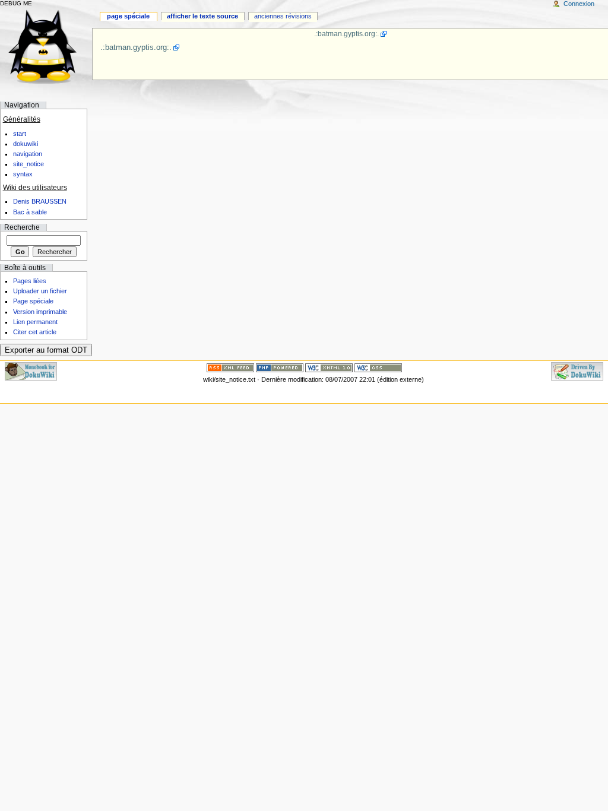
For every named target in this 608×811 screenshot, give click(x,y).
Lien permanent (35, 321)
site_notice (28, 163)
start (19, 133)
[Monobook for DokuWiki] (31, 371)
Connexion (578, 3)
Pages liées (29, 280)
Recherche (22, 227)
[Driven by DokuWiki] (577, 371)
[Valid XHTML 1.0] (329, 367)
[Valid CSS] (378, 367)
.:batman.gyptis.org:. (346, 34)
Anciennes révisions (283, 16)
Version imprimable (40, 311)
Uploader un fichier (40, 290)
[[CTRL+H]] (46, 46)
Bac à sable (30, 212)
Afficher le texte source (202, 16)
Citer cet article (34, 331)
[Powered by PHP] (279, 367)
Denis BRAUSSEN (39, 201)
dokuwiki (25, 143)
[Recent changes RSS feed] (230, 367)
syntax (23, 174)
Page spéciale (128, 16)
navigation (27, 153)
